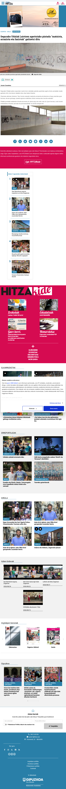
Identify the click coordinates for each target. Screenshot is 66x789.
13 (64, 85)
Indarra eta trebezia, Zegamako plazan (47, 547)
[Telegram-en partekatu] (35, 141)
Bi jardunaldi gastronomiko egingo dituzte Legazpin (21, 255)
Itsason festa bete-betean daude (20, 275)
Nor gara (33, 359)
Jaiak (14, 188)
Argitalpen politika (33, 761)
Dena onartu (53, 408)
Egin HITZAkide (33, 161)
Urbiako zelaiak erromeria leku (13, 457)
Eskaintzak (33, 355)
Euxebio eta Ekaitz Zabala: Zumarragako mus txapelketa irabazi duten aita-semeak (17, 484)
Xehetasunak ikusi (55, 403)
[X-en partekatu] (20, 141)
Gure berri (33, 350)
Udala (9, 31)
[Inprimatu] (51, 141)
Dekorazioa (13, 647)
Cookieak (33, 768)
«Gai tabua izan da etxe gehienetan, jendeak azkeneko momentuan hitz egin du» (48, 419)
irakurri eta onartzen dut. (21, 724)
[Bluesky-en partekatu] (30, 141)
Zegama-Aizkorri (33, 647)
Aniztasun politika (33, 764)
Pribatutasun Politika (14, 724)
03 (63, 85)
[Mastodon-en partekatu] (25, 141)
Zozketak (33, 352)
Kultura (22, 231)
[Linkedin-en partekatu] (46, 141)
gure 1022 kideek (12, 383)
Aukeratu (31, 408)
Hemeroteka (33, 357)
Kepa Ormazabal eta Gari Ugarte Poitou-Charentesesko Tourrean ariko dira (16, 523)
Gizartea (3, 31)
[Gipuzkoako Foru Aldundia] (33, 782)
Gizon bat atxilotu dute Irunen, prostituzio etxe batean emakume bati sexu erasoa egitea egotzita (12, 691)
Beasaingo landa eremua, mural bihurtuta (20, 234)
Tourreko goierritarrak (41, 482)
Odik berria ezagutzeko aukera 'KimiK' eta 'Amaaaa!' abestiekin (48, 458)
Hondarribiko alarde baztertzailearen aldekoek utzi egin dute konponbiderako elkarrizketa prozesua (52, 691)
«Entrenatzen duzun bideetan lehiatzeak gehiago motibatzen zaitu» (16, 418)
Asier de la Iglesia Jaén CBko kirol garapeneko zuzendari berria (19, 214)
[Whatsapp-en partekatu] (40, 141)
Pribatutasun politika (33, 766)
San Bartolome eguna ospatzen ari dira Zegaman (20, 192)
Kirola (15, 209)
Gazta (53, 647)
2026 (60, 85)
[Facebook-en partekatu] (15, 141)
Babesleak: (33, 775)
